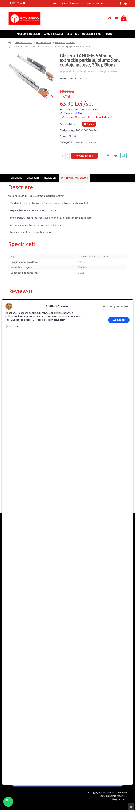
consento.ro (123, 306)
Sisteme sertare (43, 42)
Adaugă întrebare (108, 71)
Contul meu (61, 3)
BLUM (72, 136)
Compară (18, 3)
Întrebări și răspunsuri (74, 178)
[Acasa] (9, 42)
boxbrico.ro (111, 792)
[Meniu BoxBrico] (116, 18)
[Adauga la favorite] (116, 156)
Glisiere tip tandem (65, 42)
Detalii (90, 124)
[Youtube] (125, 3)
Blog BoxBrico (95, 3)
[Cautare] (110, 18)
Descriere (16, 178)
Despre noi (78, 3)
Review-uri (50, 178)
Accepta (119, 320)
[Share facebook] (108, 156)
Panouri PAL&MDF (53, 33)
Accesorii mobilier (28, 33)
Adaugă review (86, 71)
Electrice (73, 33)
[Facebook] (120, 3)
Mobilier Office (91, 33)
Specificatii (33, 178)
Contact (111, 3)
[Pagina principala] (25, 18)
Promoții (110, 33)
